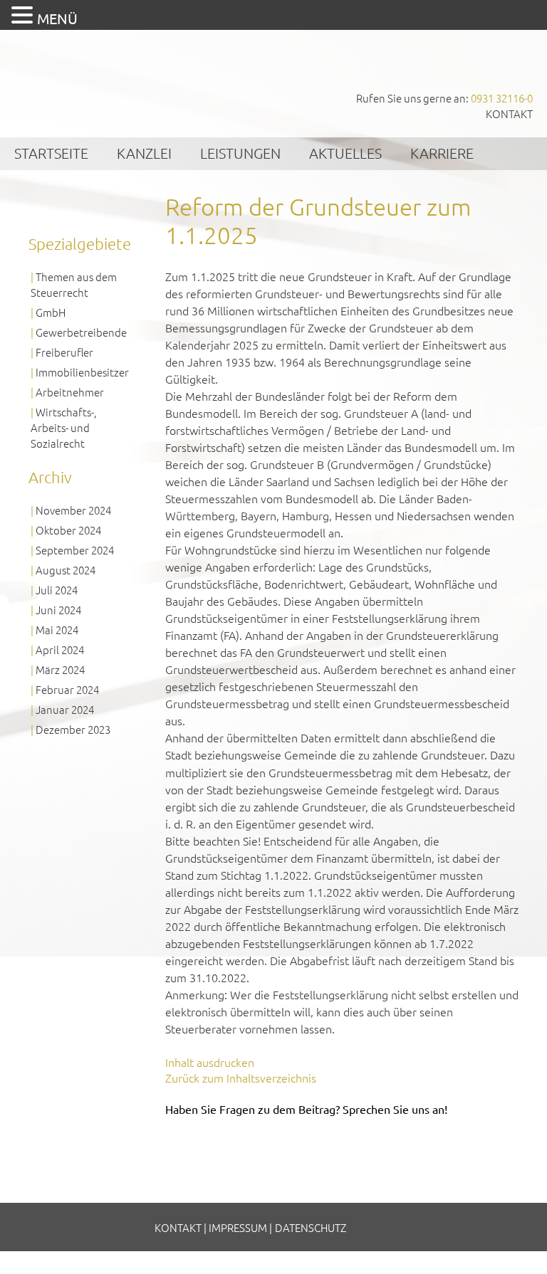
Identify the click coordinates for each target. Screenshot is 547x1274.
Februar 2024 (67, 689)
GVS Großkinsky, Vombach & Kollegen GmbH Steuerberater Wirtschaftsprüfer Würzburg (107, 77)
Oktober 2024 (68, 529)
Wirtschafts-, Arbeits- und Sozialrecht (64, 427)
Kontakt (509, 113)
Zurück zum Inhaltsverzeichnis (240, 1077)
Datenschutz (310, 1227)
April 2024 (60, 649)
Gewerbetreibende (81, 332)
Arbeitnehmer (70, 391)
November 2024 (73, 509)
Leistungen (240, 153)
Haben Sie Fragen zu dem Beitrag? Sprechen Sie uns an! (306, 1109)
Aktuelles (345, 153)
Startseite (51, 153)
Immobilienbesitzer (82, 371)
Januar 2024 (65, 709)
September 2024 (75, 549)
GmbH (51, 312)
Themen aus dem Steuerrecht (74, 284)
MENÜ (57, 18)
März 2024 (60, 669)
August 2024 (65, 569)
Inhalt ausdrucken (209, 1062)
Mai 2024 (57, 629)
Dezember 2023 (73, 729)
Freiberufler (64, 351)
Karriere (442, 153)
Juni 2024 (58, 609)
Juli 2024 (57, 589)
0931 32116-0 (502, 97)
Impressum (238, 1227)
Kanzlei (144, 153)
